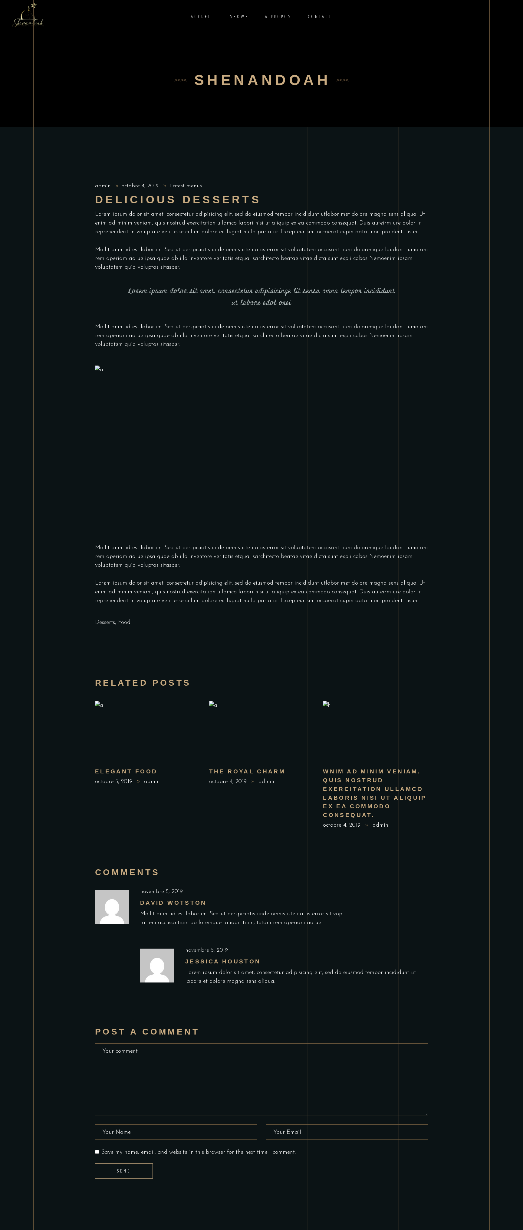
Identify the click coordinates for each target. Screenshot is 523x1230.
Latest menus (185, 186)
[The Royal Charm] (261, 731)
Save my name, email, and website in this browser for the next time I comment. (198, 1152)
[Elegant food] (147, 731)
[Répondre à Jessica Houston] (423, 951)
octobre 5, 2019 (114, 782)
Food (124, 622)
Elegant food (126, 771)
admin (104, 186)
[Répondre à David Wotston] (423, 892)
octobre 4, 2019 (140, 186)
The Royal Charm (247, 771)
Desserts (105, 622)
